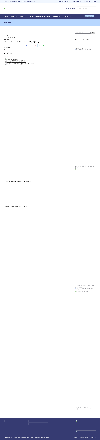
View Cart (87, 16)
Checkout (92, 16)
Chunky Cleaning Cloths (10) (12, 206)
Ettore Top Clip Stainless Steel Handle (15, 63)
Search (93, 32)
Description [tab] (8, 47)
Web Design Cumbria (32, 437)
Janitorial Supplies (14, 41)
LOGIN (94, 1)
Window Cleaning (23, 41)
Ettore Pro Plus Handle (11, 60)
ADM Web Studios (44, 437)
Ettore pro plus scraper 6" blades (13, 181)
